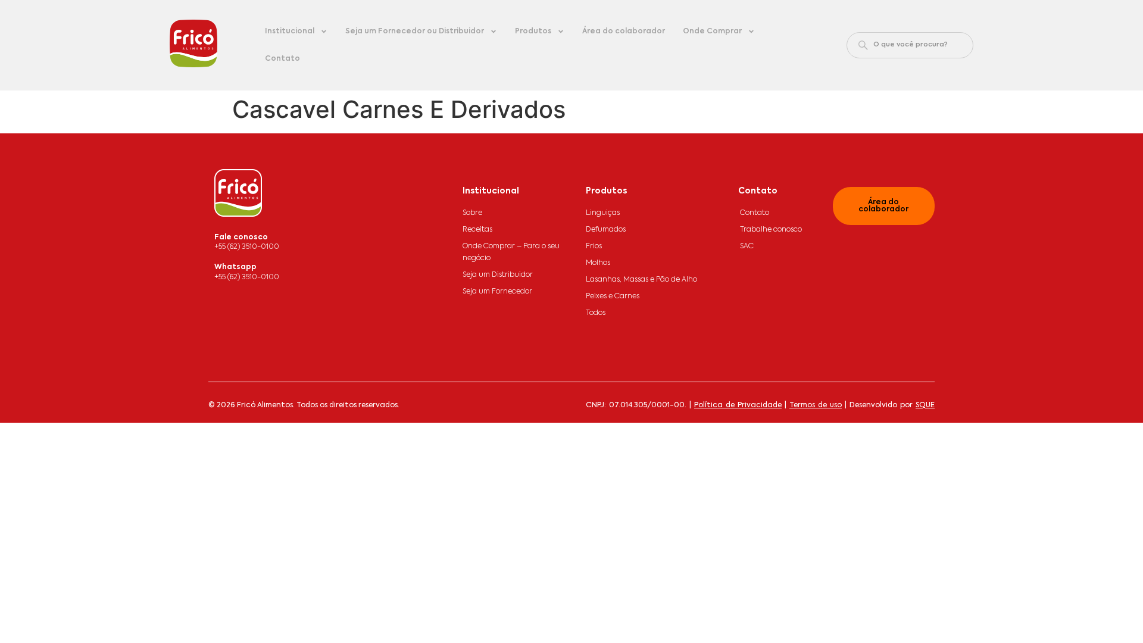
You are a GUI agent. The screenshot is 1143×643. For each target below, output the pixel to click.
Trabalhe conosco (771, 229)
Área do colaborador (623, 31)
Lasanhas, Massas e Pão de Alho (641, 279)
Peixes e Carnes (612, 296)
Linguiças (603, 213)
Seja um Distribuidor (498, 275)
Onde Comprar (712, 31)
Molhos (598, 263)
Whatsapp (235, 267)
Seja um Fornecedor (497, 291)
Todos (595, 313)
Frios (594, 246)
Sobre (472, 213)
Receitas (477, 229)
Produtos (533, 31)
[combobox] (910, 45)
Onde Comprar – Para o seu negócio (511, 252)
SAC (747, 246)
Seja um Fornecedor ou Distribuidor (414, 31)
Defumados (606, 229)
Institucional (289, 31)
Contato (282, 59)
